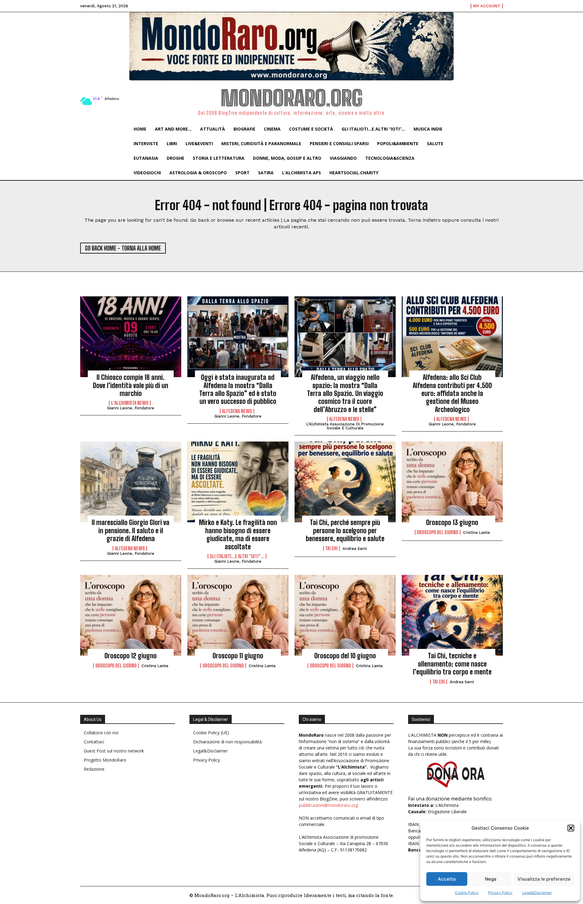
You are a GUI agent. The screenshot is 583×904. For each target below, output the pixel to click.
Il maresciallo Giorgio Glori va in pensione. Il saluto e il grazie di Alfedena (130, 530)
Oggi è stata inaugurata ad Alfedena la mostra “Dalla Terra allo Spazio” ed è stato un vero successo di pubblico (237, 389)
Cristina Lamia (476, 532)
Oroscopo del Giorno (437, 532)
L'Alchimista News (129, 403)
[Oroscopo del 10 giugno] (345, 615)
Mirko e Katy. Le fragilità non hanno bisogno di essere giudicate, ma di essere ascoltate (238, 534)
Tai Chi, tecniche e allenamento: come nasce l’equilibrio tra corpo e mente (452, 664)
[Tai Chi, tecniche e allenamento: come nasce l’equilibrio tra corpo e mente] (452, 615)
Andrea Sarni (355, 548)
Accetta (447, 879)
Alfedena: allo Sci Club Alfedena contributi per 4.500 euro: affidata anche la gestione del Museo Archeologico (452, 393)
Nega (490, 879)
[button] (571, 828)
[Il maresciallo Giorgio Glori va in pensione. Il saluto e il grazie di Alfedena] (130, 482)
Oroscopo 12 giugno (130, 656)
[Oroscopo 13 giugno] (452, 482)
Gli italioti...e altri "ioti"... (237, 556)
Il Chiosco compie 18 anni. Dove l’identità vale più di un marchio (130, 385)
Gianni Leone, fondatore (130, 408)
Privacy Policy (500, 892)
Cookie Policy (467, 892)
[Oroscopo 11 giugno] (237, 615)
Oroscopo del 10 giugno (345, 656)
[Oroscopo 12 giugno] (130, 615)
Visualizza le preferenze (544, 879)
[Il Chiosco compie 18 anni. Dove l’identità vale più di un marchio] (130, 336)
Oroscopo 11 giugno (238, 656)
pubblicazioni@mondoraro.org (328, 805)
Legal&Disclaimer (537, 892)
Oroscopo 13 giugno (452, 522)
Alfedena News (237, 411)
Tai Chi (331, 548)
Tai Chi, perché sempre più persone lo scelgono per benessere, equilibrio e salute (345, 530)
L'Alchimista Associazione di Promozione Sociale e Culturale (345, 426)
